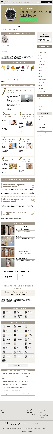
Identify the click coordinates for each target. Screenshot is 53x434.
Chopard (40, 85)
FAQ (39, 119)
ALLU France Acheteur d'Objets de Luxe (26, 428)
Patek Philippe (42, 79)
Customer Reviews (42, 122)
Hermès (40, 67)
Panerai (40, 88)
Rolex (39, 49)
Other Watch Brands (41, 91)
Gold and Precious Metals (44, 101)
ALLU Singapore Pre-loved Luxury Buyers (39, 428)
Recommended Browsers (44, 132)
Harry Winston (42, 64)
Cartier (40, 55)
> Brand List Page (18, 365)
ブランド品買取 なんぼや (4, 428)
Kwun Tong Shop (30, 412)
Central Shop (29, 410)
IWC (39, 73)
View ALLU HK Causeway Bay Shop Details (25, 231)
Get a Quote (47, 2)
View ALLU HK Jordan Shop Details (25, 253)
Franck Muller (42, 61)
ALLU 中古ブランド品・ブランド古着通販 (14, 428)
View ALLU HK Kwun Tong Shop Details (25, 263)
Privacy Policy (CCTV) (44, 415)
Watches (40, 106)
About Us (40, 116)
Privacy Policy (43, 414)
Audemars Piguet (43, 52)
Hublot (40, 70)
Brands (40, 98)
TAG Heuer (41, 82)
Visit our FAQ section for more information (27, 303)
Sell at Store (16, 409)
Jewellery (2, 412)
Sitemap (40, 135)
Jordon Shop (29, 409)
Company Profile (42, 124)
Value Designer (41, 127)
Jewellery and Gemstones (44, 103)
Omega (40, 76)
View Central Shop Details (25, 241)
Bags (39, 109)
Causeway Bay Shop (31, 414)
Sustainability (41, 130)
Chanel (40, 58)
